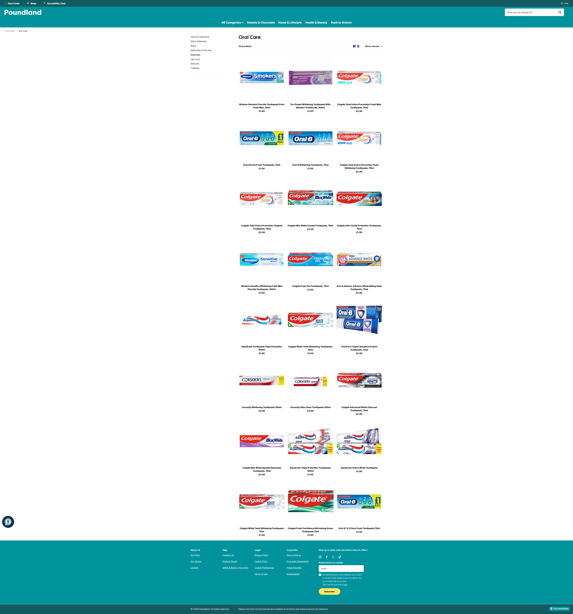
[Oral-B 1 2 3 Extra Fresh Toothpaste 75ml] (359, 501)
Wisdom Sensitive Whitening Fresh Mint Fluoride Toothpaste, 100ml (261, 287)
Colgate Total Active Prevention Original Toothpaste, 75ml (261, 227)
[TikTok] (340, 557)
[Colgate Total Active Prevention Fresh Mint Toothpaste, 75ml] (359, 78)
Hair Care (195, 59)
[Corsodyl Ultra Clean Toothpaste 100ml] (310, 380)
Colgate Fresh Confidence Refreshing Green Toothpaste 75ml (310, 530)
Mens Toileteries (199, 41)
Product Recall (230, 561)
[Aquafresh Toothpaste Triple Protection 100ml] (262, 320)
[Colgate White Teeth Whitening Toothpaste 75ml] (262, 501)
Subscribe (329, 591)
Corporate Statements (297, 561)
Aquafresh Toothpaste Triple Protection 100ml (261, 348)
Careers (194, 567)
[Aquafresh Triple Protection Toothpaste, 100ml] (310, 441)
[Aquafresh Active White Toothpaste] (359, 441)
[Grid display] (354, 46)
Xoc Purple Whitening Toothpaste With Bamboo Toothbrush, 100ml (310, 106)
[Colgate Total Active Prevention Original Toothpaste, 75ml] (262, 199)
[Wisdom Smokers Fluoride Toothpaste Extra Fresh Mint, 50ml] (262, 78)
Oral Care (195, 54)
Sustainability (293, 574)
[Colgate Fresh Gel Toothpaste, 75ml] (310, 259)
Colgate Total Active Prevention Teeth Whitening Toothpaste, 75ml (359, 166)
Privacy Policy (261, 555)
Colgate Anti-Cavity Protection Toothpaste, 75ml (359, 227)
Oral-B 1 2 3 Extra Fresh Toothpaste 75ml (359, 528)
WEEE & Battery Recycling (235, 567)
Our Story (195, 555)
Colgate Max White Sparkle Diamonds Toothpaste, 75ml (262, 469)
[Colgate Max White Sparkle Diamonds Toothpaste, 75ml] (262, 441)
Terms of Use (261, 574)
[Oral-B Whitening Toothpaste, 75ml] (310, 138)
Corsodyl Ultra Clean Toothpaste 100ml (310, 407)
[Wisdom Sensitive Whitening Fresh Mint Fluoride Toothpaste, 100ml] (262, 259)
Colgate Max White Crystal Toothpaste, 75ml (310, 225)
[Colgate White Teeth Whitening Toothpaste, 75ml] (310, 320)
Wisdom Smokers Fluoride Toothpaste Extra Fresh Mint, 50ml (261, 106)
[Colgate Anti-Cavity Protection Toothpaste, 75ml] (359, 199)
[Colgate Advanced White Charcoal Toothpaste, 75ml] (359, 380)
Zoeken (560, 12)
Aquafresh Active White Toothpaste (359, 467)
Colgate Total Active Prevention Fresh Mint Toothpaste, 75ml (359, 106)
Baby (193, 45)
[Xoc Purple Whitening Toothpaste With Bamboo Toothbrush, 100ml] (310, 78)
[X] (333, 557)
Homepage (9, 31)
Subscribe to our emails (331, 562)
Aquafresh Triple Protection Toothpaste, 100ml (310, 469)
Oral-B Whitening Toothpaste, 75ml (310, 165)
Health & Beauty (316, 22)
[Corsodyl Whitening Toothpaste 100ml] (262, 380)
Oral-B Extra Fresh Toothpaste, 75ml (261, 165)
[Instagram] (320, 557)
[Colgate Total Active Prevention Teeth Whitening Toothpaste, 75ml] (359, 138)
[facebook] (326, 557)
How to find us (294, 555)
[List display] (358, 46)
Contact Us (228, 555)
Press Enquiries (294, 567)
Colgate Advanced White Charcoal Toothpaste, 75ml (359, 409)
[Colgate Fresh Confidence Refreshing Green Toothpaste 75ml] (310, 501)
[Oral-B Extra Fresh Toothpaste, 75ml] (262, 138)
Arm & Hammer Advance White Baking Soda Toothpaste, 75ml (359, 287)
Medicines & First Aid (201, 50)
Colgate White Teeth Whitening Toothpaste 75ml (262, 530)
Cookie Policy (261, 561)
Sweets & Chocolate (261, 22)
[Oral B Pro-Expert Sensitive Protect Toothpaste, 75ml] (359, 320)
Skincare (195, 63)
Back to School (341, 22)
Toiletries (195, 68)
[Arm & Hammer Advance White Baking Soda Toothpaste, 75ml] (359, 259)
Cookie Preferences (264, 567)
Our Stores (196, 561)
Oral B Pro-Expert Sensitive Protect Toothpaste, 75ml (359, 348)
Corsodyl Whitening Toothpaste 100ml (262, 407)
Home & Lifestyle (290, 22)
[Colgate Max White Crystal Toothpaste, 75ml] (310, 199)
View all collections (200, 37)
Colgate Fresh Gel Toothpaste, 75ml (310, 286)
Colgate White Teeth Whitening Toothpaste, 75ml (310, 348)
